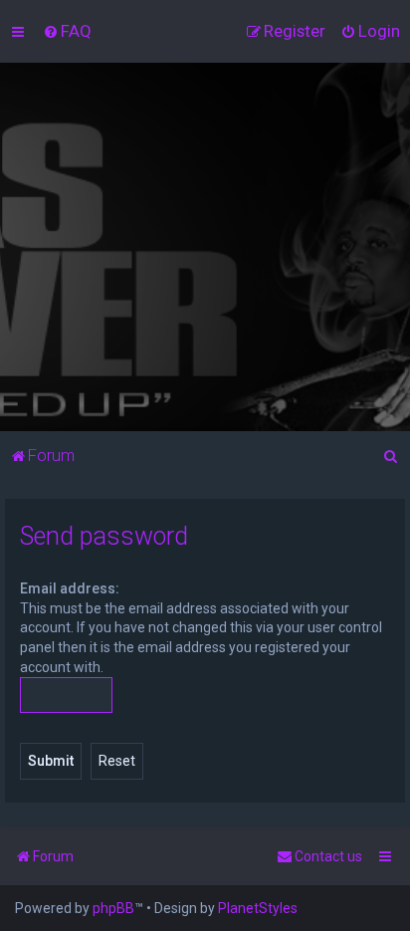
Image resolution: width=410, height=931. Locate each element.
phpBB (113, 908)
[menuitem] (67, 31)
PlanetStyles (258, 908)
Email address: (69, 588)
